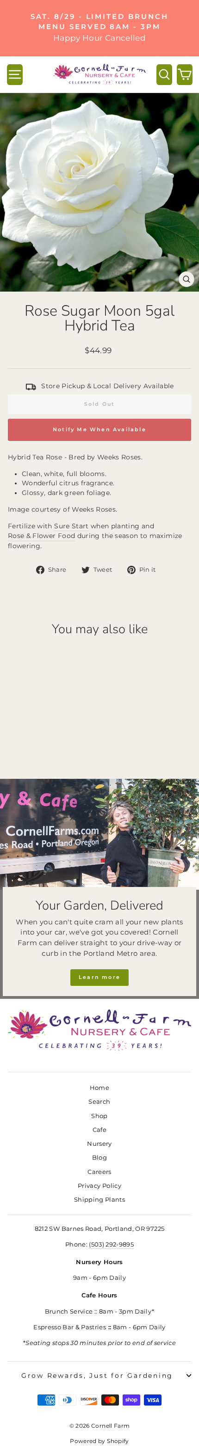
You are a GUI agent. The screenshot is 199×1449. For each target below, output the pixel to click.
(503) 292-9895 (111, 1244)
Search (99, 1101)
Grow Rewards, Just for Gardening (97, 1375)
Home (99, 1087)
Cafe (99, 1129)
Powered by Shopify (99, 1440)
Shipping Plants (99, 1199)
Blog (99, 1157)
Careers (99, 1171)
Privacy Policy (99, 1185)
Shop (99, 1116)
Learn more (99, 977)
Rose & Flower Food (41, 535)
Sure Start (71, 526)
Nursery (99, 1143)
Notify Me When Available (99, 429)
